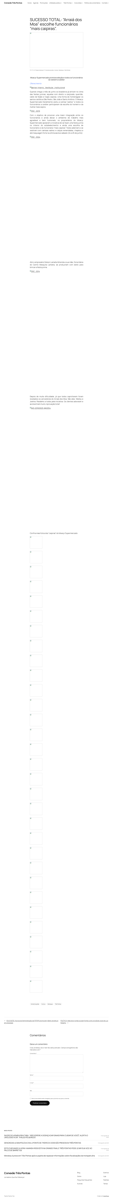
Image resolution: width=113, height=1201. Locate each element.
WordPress (106, 1196)
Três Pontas (67, 70)
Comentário (33, 1053)
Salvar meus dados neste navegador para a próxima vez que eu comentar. (50, 1098)
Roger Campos (39, 70)
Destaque (61, 70)
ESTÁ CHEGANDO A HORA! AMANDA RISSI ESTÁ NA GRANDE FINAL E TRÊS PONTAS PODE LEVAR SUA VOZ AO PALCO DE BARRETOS (48, 1149)
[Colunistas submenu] (82, 2)
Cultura (56, 70)
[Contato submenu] (108, 2)
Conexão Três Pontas (13, 3)
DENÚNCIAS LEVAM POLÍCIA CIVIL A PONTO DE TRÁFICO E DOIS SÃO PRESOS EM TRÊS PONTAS (42, 1143)
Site (31, 1090)
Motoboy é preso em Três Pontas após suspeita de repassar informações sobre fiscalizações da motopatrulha (49, 1156)
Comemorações (49, 70)
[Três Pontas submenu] (72, 2)
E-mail (32, 1083)
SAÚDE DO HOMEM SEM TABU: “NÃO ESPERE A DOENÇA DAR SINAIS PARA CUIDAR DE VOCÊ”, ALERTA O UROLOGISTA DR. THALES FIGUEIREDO (46, 1136)
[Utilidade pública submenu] (61, 2)
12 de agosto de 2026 (103, 1143)
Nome (32, 1075)
